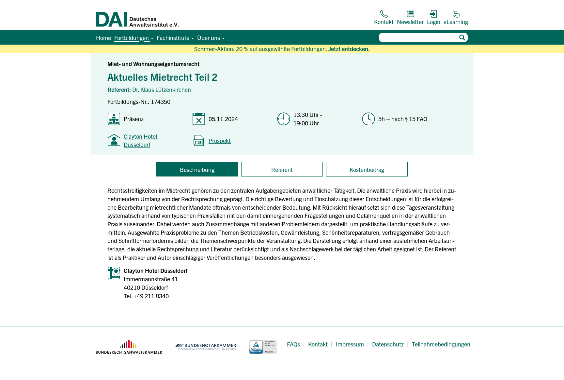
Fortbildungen (132, 37)
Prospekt (220, 140)
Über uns (209, 37)
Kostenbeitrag (367, 169)
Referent (282, 169)
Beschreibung (197, 169)
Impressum (350, 344)
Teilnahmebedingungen (441, 344)
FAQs (293, 344)
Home (103, 37)
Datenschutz (388, 344)
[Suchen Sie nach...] (462, 37)
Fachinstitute (174, 37)
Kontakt (318, 344)
